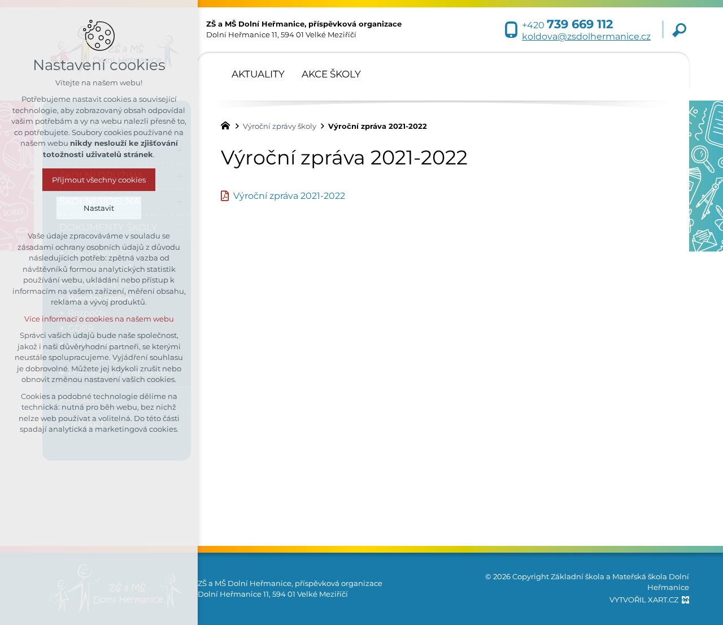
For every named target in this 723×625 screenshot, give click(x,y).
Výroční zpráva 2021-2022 (289, 195)
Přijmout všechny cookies (99, 179)
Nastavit (99, 207)
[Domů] (228, 124)
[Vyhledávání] (679, 29)
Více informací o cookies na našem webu (99, 318)
